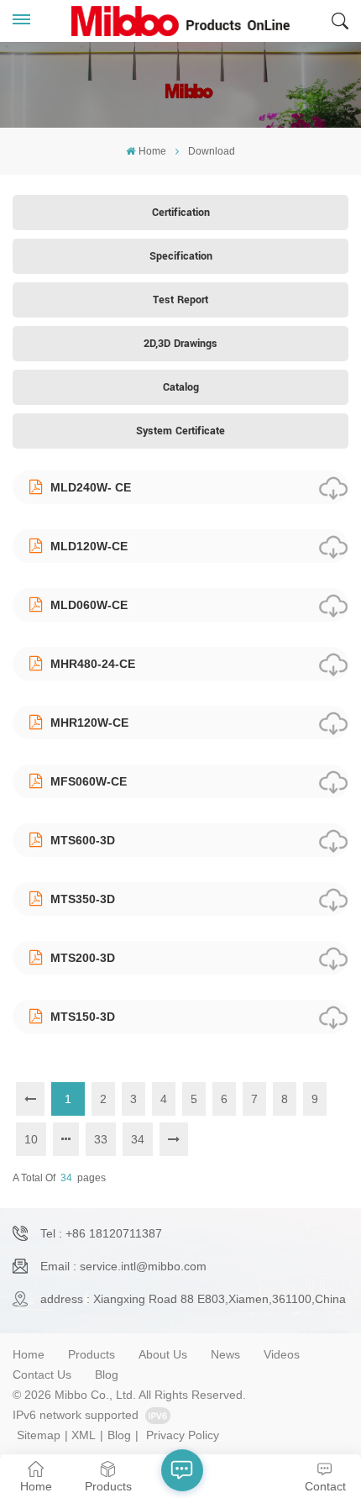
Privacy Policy (182, 1435)
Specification (180, 256)
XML (83, 1435)
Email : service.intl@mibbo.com (123, 1266)
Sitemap (38, 1435)
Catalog (181, 387)
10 (31, 1139)
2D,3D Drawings (180, 343)
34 (137, 1139)
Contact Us (42, 1374)
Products (91, 1354)
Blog (106, 1374)
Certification (181, 212)
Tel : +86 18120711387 (101, 1233)
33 (100, 1139)
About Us (163, 1354)
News (225, 1354)
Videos (282, 1354)
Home (152, 151)
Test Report (180, 299)
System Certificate (180, 431)
